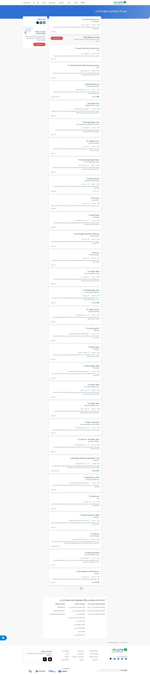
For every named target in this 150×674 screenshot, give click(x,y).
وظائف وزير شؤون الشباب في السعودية (95, 607)
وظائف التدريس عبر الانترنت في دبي (76, 618)
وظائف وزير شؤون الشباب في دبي (96, 614)
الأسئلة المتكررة (65, 660)
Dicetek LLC (96, 460)
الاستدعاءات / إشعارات (77, 657)
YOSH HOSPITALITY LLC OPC (92, 105)
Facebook (41, 22)
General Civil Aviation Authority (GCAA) (89, 424)
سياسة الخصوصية (93, 657)
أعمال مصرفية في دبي (79, 635)
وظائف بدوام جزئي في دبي (78, 611)
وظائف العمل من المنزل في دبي (77, 607)
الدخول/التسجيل (57, 38)
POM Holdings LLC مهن (59, 611)
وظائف (75, 3)
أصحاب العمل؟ (26, 3)
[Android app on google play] (45, 659)
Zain (98, 50)
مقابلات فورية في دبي (79, 624)
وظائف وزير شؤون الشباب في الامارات (95, 611)
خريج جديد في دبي (80, 621)
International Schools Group (92, 479)
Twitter (37, 22)
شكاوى (82, 660)
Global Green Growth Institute (91, 180)
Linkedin (44, 22)
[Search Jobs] (38, 2)
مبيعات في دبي (81, 631)
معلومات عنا (66, 651)
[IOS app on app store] (50, 659)
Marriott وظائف (61, 607)
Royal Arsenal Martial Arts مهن (57, 614)
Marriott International (93, 143)
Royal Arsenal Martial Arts (92, 86)
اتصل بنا (67, 654)
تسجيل (43, 3)
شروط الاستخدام (94, 654)
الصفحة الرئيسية (123, 642)
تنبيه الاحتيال (81, 651)
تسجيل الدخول (52, 3)
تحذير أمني (95, 660)
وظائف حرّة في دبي (80, 614)
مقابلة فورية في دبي (79, 628)
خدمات (68, 3)
